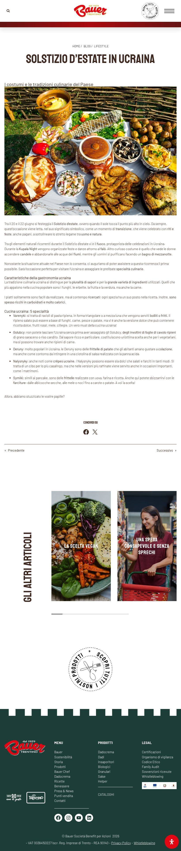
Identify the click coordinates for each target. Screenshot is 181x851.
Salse (102, 776)
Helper (102, 781)
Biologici (104, 767)
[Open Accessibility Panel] (172, 842)
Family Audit (150, 767)
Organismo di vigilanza (157, 757)
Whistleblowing (152, 776)
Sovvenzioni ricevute (157, 771)
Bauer (58, 752)
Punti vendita (63, 796)
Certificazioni (151, 752)
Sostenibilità (63, 757)
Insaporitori (106, 762)
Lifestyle (101, 46)
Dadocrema (62, 776)
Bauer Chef (62, 771)
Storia (58, 762)
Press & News (64, 791)
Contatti (60, 801)
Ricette (59, 781)
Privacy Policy (121, 843)
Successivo (165, 450)
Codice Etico (151, 762)
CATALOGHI (106, 794)
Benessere (61, 786)
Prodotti (60, 767)
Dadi (101, 757)
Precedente (16, 450)
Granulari (104, 771)
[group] (81, 546)
